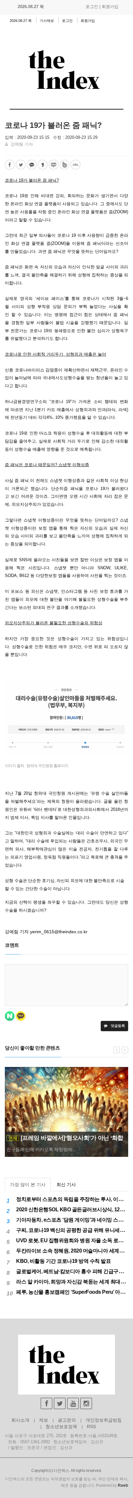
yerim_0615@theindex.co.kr (58, 931)
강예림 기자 (22, 144)
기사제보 (47, 21)
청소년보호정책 (61, 1426)
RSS (91, 1426)
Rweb (123, 1485)
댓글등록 (117, 1026)
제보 (43, 1420)
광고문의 (67, 1420)
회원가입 (110, 6)
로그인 (92, 6)
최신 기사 (66, 1184)
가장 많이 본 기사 (28, 1184)
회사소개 (20, 1420)
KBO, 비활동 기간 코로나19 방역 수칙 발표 (63, 1261)
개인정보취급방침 (104, 1420)
